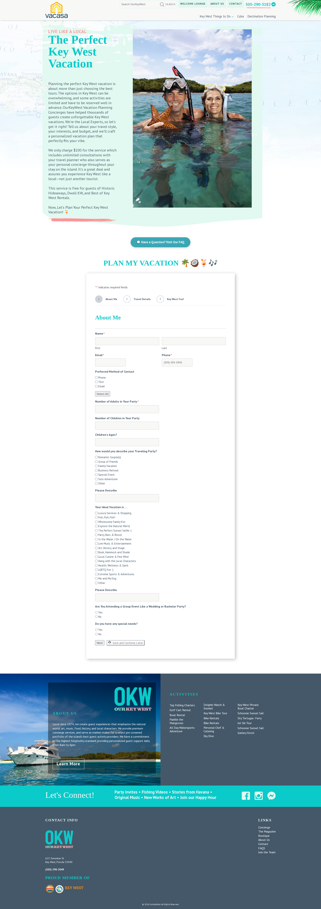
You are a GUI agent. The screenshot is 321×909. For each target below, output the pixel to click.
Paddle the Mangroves (176, 721)
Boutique (264, 836)
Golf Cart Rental (180, 710)
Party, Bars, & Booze (110, 535)
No (99, 616)
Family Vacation (107, 466)
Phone (102, 377)
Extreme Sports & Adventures (116, 574)
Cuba (240, 16)
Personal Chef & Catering (214, 729)
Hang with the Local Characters (117, 561)
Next (100, 643)
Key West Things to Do (215, 16)
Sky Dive (209, 736)
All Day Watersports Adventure (182, 729)
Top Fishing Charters (182, 705)
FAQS (261, 848)
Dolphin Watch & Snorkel (214, 706)
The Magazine (267, 831)
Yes (100, 612)
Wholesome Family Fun (111, 522)
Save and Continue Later (127, 643)
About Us (217, 3)
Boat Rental (177, 715)
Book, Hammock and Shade (114, 552)
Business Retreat (108, 470)
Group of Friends (108, 461)
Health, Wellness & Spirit (113, 565)
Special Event (106, 474)
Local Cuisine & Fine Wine (113, 556)
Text (101, 382)
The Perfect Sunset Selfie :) (115, 530)
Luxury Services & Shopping (114, 513)
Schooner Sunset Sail (251, 713)
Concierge (264, 827)
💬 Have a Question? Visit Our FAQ (160, 242)
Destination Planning (261, 16)
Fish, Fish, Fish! (106, 517)
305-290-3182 (258, 4)
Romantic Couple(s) (109, 457)
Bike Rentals (211, 718)
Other (101, 483)
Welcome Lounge (192, 3)
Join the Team (266, 852)
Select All (103, 394)
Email (101, 386)
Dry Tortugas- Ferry (250, 718)
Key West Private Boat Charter (248, 706)
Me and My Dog (107, 578)
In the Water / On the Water (115, 539)
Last (164, 348)
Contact (235, 3)
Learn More (68, 764)
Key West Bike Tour (215, 713)
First (97, 348)
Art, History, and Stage (111, 548)
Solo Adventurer (108, 479)
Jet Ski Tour (245, 723)
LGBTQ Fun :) (105, 569)
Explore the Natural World (114, 526)
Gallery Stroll (246, 733)
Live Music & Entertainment (114, 543)
